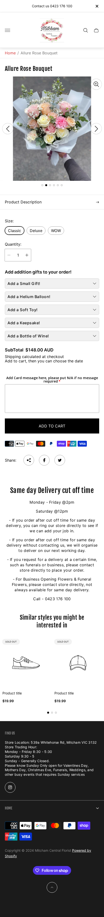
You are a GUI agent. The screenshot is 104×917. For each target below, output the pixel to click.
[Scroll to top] (52, 887)
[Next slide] (96, 128)
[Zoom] (96, 84)
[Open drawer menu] (7, 30)
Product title (12, 693)
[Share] (28, 460)
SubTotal (14, 350)
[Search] (85, 30)
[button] (42, 185)
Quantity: (13, 244)
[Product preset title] (26, 663)
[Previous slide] (7, 128)
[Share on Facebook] (44, 460)
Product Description (23, 202)
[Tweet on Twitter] (59, 460)
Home (10, 52)
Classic (14, 230)
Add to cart (52, 426)
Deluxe (36, 230)
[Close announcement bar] (97, 6)
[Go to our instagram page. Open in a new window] (10, 787)
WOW (56, 230)
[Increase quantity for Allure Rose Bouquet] (27, 255)
